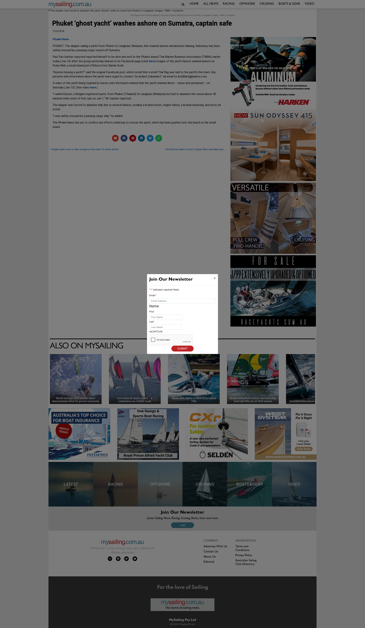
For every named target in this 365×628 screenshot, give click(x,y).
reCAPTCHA (156, 331)
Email (153, 295)
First (151, 311)
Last (151, 321)
